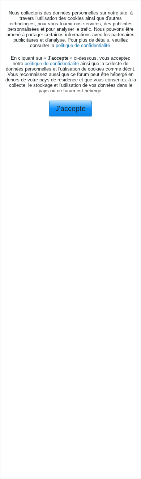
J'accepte (70, 109)
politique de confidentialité (83, 45)
